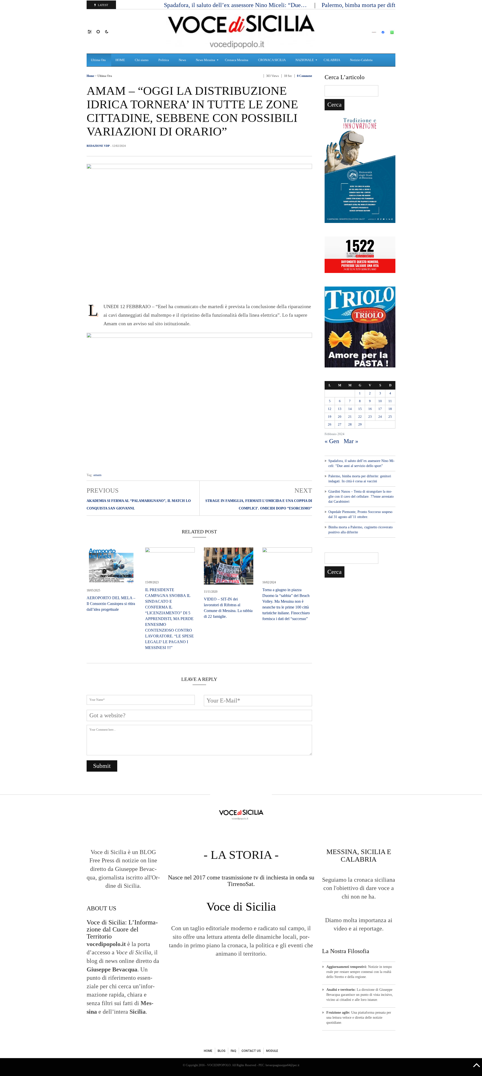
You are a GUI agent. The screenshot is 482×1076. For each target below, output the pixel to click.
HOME (208, 1051)
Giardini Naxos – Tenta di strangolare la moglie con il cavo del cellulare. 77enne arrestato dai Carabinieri (361, 496)
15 (360, 409)
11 (390, 401)
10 (380, 401)
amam (97, 475)
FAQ (233, 1051)
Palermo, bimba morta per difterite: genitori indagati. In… (394, 5)
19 (329, 416)
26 (329, 424)
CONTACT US (251, 1051)
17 (380, 409)
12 (329, 409)
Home (90, 76)
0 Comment (304, 76)
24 (380, 416)
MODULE (272, 1051)
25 (390, 416)
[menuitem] (99, 60)
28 (350, 424)
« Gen (332, 441)
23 (370, 416)
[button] (92, 31)
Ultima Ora (104, 76)
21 (350, 416)
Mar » (351, 441)
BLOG (221, 1051)
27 (339, 424)
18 (390, 409)
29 (360, 424)
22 (360, 416)
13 (339, 409)
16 (370, 409)
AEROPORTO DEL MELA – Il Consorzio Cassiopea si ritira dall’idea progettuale (111, 604)
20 (339, 416)
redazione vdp (98, 145)
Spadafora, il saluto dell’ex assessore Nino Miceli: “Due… (236, 5)
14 (350, 409)
